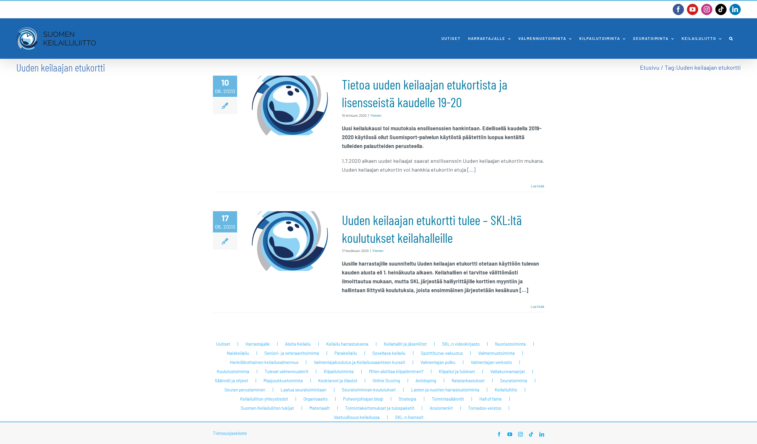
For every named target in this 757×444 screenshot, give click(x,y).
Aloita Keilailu (298, 344)
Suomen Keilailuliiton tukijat (267, 408)
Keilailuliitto (506, 389)
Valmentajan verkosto (491, 362)
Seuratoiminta (513, 380)
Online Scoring (386, 380)
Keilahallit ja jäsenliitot (405, 344)
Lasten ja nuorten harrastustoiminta (445, 389)
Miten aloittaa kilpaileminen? (396, 371)
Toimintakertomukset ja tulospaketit (379, 408)
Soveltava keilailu (388, 353)
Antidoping (425, 380)
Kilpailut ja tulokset (457, 371)
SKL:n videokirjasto (461, 344)
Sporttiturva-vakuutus (442, 353)
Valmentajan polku (437, 362)
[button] (731, 38)
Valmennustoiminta (496, 353)
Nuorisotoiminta (510, 344)
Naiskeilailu (238, 353)
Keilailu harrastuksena (347, 344)
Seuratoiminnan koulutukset (369, 389)
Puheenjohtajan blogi (363, 398)
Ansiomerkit (441, 408)
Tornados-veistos (484, 408)
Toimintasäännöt (448, 398)
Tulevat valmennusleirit (286, 371)
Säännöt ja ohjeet (231, 380)
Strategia (407, 398)
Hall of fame (490, 398)
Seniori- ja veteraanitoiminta (291, 353)
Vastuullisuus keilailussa (357, 417)
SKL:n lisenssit (409, 417)
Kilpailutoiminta (339, 371)
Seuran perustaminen (244, 389)
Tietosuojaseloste (230, 433)
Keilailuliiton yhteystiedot (264, 398)
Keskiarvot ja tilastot (337, 380)
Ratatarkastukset (468, 380)
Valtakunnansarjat (507, 371)
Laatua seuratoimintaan (303, 389)
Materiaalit (319, 408)
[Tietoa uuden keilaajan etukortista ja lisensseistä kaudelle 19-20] (289, 105)
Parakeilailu (345, 353)
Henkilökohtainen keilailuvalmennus (264, 362)
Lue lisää (537, 186)
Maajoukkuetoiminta (283, 380)
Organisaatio (315, 398)
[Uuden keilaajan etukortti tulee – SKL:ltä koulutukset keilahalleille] (289, 241)
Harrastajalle (257, 344)
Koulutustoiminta (233, 371)
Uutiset (223, 344)
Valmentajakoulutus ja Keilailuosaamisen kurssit (359, 362)
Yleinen (375, 115)
